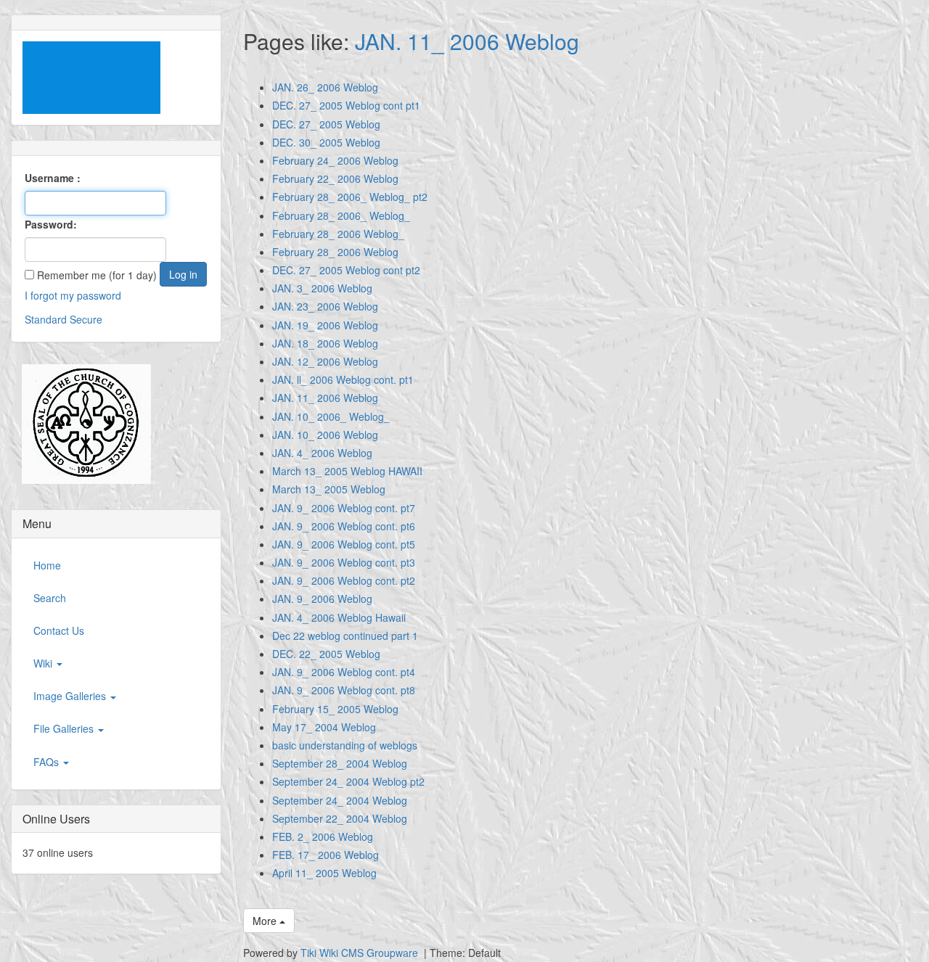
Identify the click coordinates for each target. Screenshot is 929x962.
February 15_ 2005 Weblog (335, 709)
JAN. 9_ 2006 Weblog (322, 598)
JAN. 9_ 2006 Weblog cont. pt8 (343, 690)
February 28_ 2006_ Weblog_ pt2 (349, 196)
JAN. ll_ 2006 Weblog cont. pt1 (343, 379)
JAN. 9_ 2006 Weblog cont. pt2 (343, 580)
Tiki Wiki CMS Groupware (360, 952)
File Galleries (65, 728)
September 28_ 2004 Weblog (339, 763)
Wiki (44, 663)
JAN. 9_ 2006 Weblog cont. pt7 (343, 508)
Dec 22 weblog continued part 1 (345, 635)
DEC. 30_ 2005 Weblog (326, 142)
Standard (46, 319)
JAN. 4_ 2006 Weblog (322, 452)
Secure (86, 319)
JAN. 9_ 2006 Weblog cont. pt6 (343, 526)
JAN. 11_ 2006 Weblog (467, 41)
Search (49, 598)
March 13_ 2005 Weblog (328, 489)
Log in (183, 274)
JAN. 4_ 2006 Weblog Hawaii (339, 617)
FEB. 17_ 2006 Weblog (325, 854)
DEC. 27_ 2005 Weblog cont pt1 (346, 105)
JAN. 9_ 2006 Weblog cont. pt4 (343, 672)
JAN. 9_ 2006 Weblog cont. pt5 (343, 544)
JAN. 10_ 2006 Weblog (325, 434)
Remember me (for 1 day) (95, 275)
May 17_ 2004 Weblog (324, 727)
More (266, 920)
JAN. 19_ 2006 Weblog (325, 325)
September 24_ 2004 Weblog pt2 (348, 781)
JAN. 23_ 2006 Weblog (325, 306)
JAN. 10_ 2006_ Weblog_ (331, 416)
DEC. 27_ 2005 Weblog (326, 124)
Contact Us (58, 630)
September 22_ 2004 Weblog (339, 818)
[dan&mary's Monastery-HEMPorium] (81, 424)
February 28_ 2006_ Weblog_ (341, 215)
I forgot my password (73, 295)
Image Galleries (71, 695)
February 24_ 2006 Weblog (335, 160)
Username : (53, 177)
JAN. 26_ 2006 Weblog (325, 87)
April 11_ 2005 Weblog (324, 873)
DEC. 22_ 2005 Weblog (326, 653)
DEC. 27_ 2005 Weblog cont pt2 (346, 270)
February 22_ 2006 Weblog (335, 178)
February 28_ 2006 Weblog (335, 251)
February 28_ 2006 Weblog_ (338, 233)
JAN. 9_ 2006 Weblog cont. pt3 (343, 562)
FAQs (47, 762)
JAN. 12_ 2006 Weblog (325, 361)
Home (47, 565)
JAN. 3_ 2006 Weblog (322, 288)
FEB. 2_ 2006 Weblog (322, 836)
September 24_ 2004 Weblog (339, 800)
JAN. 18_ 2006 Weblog (325, 343)
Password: (51, 224)
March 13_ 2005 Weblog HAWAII (347, 471)
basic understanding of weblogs (344, 745)
